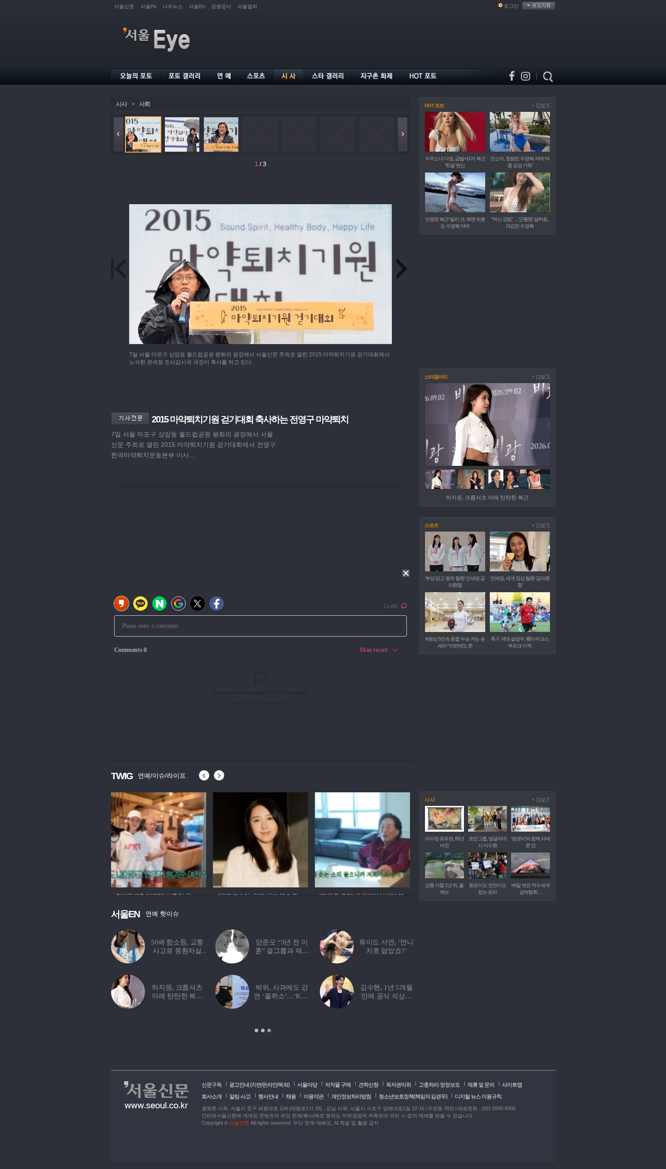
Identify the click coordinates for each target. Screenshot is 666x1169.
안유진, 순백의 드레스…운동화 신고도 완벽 (387, 996)
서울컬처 (247, 6)
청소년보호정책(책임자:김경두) (413, 1096)
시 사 (429, 799)
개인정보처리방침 (351, 1096)
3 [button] (269, 1030)
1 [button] (256, 1030)
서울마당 (307, 1085)
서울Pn (148, 6)
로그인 (511, 6)
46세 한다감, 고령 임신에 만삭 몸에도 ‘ (386, 951)
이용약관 (313, 1096)
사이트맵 (512, 1085)
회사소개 (212, 1096)
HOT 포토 (434, 105)
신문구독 (212, 1085)
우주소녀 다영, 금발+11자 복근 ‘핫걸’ (282, 951)
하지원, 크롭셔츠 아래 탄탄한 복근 (487, 497)
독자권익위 (398, 1085)
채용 (291, 1096)
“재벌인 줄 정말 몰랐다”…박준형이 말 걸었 (177, 996)
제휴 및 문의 (481, 1085)
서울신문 (124, 6)
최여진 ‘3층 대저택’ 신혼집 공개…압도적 (177, 951)
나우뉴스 (173, 6)
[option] (263, 981)
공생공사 (221, 6)
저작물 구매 (338, 1085)
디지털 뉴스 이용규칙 (478, 1096)
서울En (197, 6)
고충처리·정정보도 (439, 1085)
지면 (256, 1085)
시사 (121, 104)
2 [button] (263, 1030)
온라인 (269, 1085)
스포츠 (431, 525)
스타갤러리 (436, 376)
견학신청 (368, 1085)
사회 (144, 104)
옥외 (283, 1085)
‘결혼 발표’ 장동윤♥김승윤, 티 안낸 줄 (282, 996)
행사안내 (268, 1096)
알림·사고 (240, 1096)
